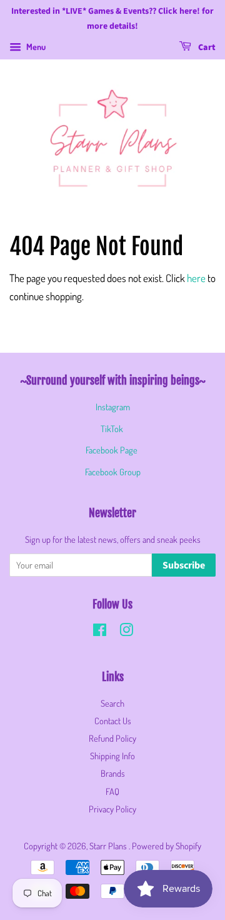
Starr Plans (109, 845)
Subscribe (183, 565)
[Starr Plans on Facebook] (99, 631)
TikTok (112, 428)
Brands (113, 773)
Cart (206, 47)
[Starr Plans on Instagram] (126, 631)
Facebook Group (113, 471)
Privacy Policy (112, 808)
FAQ (112, 791)
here (196, 278)
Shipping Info (112, 755)
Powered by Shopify (166, 845)
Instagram (113, 406)
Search (112, 703)
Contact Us (112, 720)
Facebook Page (112, 449)
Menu (35, 46)
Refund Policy (112, 738)
